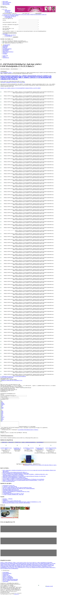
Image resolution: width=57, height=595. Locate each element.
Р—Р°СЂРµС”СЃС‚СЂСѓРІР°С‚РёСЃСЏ (10, 15)
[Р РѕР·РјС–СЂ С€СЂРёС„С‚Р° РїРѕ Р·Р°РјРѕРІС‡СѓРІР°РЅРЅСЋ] (15, 41)
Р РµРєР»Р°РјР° (6, 574)
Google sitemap (5, 581)
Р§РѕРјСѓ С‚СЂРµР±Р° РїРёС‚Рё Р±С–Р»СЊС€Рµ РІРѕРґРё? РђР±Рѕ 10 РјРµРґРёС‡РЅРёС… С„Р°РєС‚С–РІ (23, 480)
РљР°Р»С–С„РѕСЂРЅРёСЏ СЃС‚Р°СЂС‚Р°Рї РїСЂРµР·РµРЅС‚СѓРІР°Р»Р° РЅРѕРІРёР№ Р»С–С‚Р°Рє (22, 501)
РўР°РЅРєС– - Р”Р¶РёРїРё (7, 498)
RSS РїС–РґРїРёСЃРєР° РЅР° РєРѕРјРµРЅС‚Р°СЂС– (13, 380)
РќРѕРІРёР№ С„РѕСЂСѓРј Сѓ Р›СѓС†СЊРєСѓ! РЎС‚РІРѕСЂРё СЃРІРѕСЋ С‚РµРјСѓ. (41, 465)
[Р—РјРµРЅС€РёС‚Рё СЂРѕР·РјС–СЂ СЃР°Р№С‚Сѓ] (13, 42)
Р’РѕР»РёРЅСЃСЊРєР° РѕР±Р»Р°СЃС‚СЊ (11, 489)
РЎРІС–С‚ (11, 72)
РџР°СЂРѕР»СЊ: (6, 26)
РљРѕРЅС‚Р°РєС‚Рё (6, 575)
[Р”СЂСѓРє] (19, 82)
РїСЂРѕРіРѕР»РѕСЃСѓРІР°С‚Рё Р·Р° (7, 390)
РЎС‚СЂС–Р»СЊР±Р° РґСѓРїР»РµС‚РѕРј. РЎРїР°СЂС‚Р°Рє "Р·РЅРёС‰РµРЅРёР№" (19, 488)
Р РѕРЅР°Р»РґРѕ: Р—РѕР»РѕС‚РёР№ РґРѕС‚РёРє (12, 500)
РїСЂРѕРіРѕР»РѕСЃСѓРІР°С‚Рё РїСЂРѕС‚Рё (8, 389)
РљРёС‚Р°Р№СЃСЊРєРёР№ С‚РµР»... (50, 448)
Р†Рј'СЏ (2, 394)
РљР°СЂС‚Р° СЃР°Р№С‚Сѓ (8, 578)
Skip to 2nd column (6, 4)
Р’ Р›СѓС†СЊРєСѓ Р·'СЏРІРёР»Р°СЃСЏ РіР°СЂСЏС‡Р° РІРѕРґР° (15, 478)
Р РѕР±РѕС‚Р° (8, 231)
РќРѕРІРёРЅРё (5, 72)
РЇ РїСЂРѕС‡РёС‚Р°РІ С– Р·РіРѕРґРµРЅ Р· (20, 429)
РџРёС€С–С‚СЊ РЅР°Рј (7, 576)
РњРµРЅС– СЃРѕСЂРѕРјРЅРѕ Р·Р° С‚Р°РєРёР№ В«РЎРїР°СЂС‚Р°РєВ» (16, 491)
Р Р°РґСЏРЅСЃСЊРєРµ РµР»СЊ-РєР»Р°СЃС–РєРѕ (12, 490)
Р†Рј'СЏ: (4, 20)
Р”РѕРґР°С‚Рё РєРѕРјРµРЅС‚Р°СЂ (7, 435)
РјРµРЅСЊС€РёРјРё (23, 426)
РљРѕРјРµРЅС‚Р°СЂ (4, 399)
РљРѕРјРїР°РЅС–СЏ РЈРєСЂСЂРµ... (17, 448)
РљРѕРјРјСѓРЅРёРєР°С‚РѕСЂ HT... (6, 448)
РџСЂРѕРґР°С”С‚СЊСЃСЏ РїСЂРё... (28, 448)
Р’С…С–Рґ (5, 9)
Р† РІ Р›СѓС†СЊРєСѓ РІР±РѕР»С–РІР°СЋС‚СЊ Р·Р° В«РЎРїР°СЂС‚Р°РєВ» (17, 487)
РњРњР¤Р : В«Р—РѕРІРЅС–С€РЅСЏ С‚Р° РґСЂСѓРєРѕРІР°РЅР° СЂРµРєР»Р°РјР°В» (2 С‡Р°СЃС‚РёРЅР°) (20, 88)
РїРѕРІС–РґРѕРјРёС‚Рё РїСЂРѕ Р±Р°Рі (7, 388)
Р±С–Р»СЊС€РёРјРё (31, 426)
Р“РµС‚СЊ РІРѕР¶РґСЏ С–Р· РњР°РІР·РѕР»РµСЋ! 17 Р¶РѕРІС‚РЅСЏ (16, 473)
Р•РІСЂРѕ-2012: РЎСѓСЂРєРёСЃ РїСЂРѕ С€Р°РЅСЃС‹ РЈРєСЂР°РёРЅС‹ (16, 502)
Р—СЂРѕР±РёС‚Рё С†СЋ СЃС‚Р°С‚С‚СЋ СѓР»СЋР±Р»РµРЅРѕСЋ (13, 376)
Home (1, 72)
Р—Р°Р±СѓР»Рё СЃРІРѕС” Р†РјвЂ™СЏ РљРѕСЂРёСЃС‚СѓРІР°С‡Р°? (33, 14)
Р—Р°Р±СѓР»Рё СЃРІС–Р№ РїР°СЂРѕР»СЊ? (11, 14)
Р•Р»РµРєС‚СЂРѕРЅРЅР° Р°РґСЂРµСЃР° (8, 395)
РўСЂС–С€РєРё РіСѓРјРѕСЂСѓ (9, 481)
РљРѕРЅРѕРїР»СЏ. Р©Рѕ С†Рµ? (9, 485)
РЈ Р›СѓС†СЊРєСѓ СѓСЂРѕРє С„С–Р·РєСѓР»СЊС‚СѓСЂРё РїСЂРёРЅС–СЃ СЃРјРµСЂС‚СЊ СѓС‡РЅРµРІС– (23, 479)
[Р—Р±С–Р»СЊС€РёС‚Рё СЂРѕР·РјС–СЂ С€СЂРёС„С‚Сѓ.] (14, 40)
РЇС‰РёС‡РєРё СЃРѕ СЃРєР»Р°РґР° (40, 448)
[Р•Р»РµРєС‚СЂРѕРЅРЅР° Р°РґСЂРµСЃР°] (8, 82)
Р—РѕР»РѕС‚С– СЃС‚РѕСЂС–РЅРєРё (10, 486)
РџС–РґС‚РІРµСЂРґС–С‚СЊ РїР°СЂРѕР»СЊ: (8, 29)
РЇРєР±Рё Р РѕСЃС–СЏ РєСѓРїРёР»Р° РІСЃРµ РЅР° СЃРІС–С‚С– (15, 472)
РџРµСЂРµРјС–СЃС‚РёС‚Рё (8, 11)
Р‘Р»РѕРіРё (13, 231)
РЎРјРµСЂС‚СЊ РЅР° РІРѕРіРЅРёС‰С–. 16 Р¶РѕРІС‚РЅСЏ (14, 477)
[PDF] (23, 82)
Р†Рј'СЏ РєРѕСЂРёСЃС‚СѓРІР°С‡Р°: (10, 22)
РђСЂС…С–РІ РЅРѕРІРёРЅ (8, 577)
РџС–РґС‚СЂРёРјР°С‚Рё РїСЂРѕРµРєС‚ (10, 580)
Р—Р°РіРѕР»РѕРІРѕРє (4, 398)
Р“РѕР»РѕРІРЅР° (6, 572)
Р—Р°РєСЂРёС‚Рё (8, 12)
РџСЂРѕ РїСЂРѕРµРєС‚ (7, 492)
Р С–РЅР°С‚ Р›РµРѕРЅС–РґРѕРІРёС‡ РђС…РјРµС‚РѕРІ (13, 494)
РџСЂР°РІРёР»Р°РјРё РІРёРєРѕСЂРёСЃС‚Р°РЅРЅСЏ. (28, 429)
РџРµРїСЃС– (5, 499)
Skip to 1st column (6, 3)
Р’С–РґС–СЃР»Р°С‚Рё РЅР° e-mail (6, 377)
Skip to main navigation (7, 2)
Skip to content (5, 1)
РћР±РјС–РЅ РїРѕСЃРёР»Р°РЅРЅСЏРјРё (10, 579)
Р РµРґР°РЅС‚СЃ (16, 594)
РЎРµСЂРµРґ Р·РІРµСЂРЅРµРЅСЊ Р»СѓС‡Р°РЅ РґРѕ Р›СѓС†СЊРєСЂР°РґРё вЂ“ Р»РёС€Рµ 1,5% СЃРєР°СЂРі (24, 476)
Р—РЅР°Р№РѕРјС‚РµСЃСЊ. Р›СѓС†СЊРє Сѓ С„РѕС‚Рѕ (13, 493)
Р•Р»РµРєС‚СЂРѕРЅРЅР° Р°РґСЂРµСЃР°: (11, 24)
